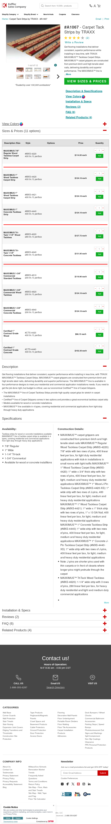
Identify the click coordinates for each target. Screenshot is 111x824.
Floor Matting (63, 724)
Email (98, 18)
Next (56, 43)
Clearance (75, 14)
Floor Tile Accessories (67, 727)
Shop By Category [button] (9, 14)
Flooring (61, 713)
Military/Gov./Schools (37, 767)
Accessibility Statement (12, 784)
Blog (4, 787)
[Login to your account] (95, 5)
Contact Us (7, 770)
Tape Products (36, 713)
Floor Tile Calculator (37, 799)
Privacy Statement (10, 775)
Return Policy (34, 784)
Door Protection (37, 733)
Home (5, 18)
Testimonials (8, 773)
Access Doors (36, 736)
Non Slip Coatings (92, 739)
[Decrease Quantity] (95, 150)
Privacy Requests (10, 781)
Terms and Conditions (37, 781)
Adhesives (62, 736)
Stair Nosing (8, 724)
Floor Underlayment (66, 718)
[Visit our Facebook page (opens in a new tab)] (67, 784)
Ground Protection (38, 730)
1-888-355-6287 (71, 816)
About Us (7, 767)
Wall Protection (9, 718)
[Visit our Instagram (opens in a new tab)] (83, 784)
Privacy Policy (8, 778)
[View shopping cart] (98, 5)
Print (107, 18)
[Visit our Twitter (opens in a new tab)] (73, 784)
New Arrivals (48, 14)
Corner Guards (9, 715)
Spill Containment (92, 736)
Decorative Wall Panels (67, 715)
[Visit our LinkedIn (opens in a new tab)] (89, 784)
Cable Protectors (37, 727)
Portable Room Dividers (68, 721)
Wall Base (7, 713)
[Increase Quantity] (103, 150)
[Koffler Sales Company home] (15, 5)
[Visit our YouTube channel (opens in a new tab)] (62, 784)
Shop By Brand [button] (30, 14)
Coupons (62, 14)
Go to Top (105, 816)
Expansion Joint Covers (13, 727)
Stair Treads (8, 721)
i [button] (55, 65)
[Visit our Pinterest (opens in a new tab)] (78, 784)
